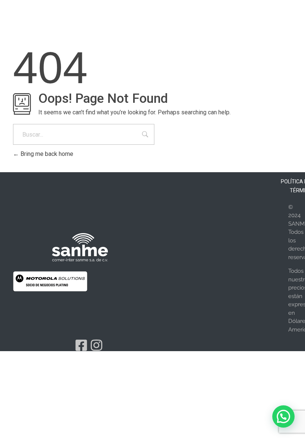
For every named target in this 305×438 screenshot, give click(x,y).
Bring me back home (46, 153)
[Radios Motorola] (80, 247)
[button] (283, 416)
